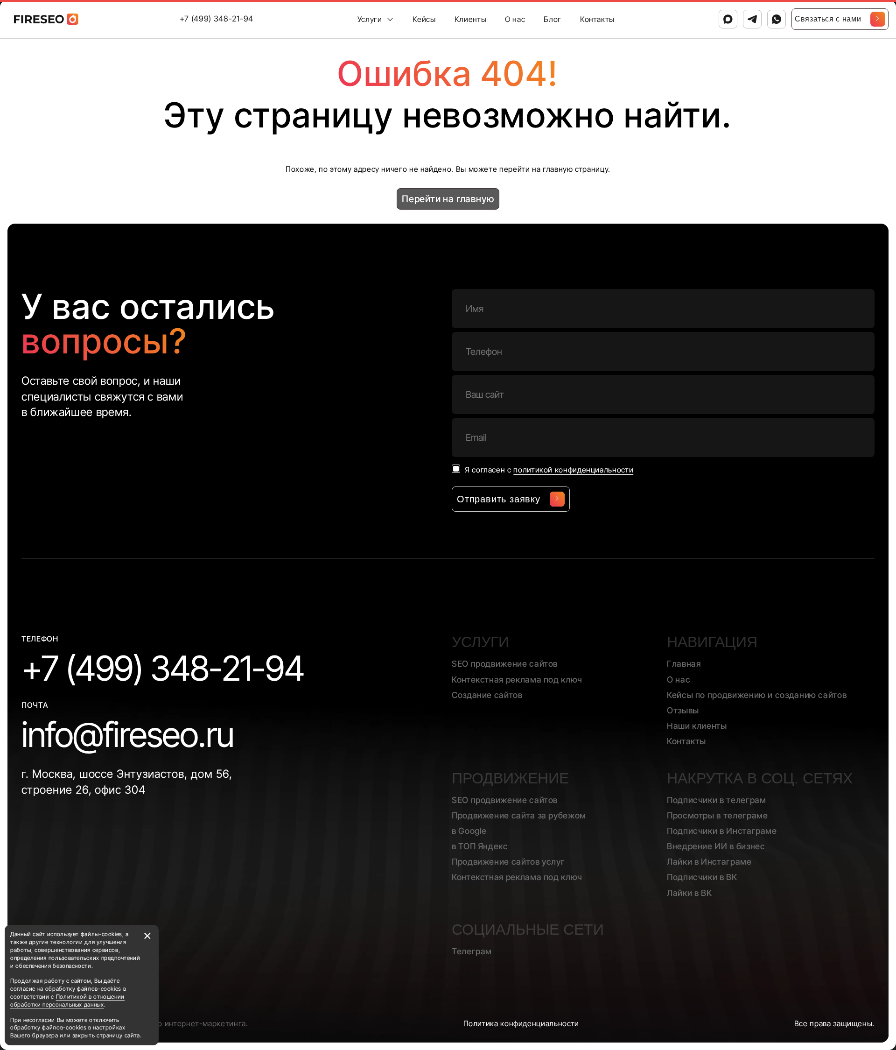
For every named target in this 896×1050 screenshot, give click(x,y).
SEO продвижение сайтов (505, 664)
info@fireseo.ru (127, 734)
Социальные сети (528, 929)
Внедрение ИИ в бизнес (716, 846)
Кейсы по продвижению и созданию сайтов (757, 695)
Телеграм (472, 951)
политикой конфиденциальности (573, 469)
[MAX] (728, 19)
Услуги (369, 19)
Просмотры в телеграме (717, 815)
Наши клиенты (697, 726)
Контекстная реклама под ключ (517, 679)
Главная (683, 664)
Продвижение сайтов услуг (508, 862)
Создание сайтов (487, 695)
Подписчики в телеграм (716, 800)
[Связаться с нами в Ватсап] (776, 19)
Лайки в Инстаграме (709, 862)
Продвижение (510, 778)
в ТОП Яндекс (480, 846)
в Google (469, 831)
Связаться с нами (828, 19)
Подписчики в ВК (702, 877)
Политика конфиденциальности (521, 1023)
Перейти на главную (448, 198)
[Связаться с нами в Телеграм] (752, 19)
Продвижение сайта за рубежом (519, 815)
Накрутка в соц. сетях (760, 778)
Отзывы (683, 710)
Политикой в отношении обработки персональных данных (67, 1000)
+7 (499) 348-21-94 (216, 18)
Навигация (712, 642)
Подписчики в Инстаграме (722, 831)
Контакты (597, 19)
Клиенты (470, 19)
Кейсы (424, 19)
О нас (515, 19)
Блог (552, 19)
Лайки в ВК (689, 893)
